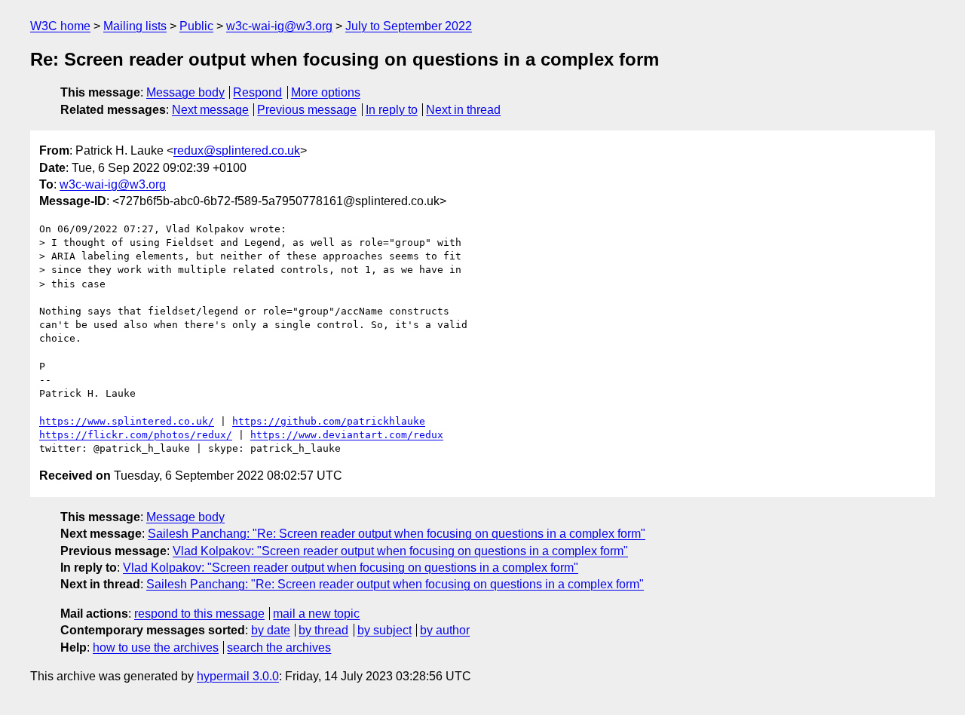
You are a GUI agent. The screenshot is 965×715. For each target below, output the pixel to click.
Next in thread (463, 109)
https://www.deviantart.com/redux (346, 434)
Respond (257, 92)
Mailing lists (135, 26)
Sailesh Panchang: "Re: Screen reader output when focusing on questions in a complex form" (396, 533)
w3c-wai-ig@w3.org (279, 26)
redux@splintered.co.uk (236, 150)
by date (270, 630)
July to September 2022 (408, 26)
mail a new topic (316, 613)
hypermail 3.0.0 (238, 676)
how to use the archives (156, 647)
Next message (210, 109)
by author (445, 630)
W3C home (60, 26)
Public (196, 26)
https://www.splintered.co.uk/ (126, 421)
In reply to (392, 109)
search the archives (279, 647)
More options (325, 92)
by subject (384, 630)
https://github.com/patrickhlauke (328, 421)
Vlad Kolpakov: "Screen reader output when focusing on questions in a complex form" (400, 551)
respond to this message (199, 613)
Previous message (307, 109)
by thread (323, 630)
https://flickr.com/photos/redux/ (135, 434)
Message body (185, 92)
